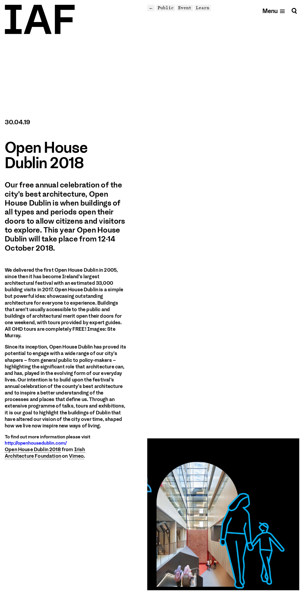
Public (166, 7)
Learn (202, 7)
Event (184, 7)
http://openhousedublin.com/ (36, 443)
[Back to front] (40, 19)
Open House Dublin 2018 (33, 449)
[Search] (294, 11)
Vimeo (76, 456)
